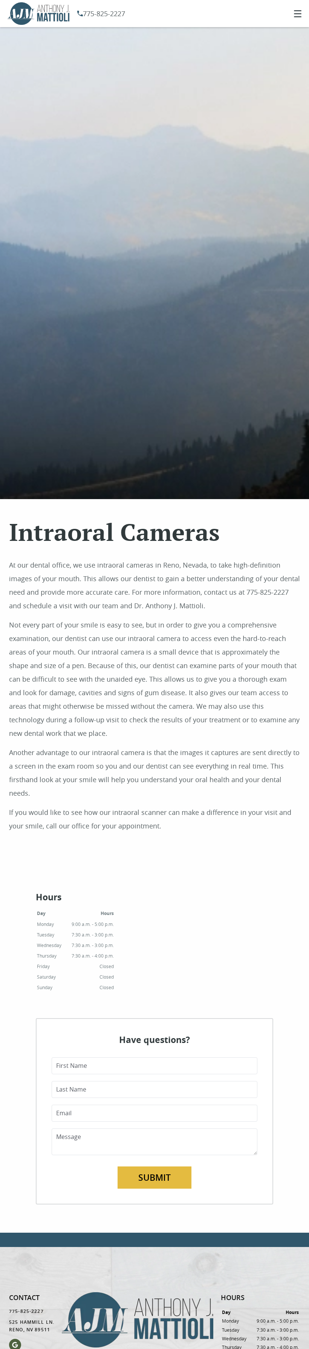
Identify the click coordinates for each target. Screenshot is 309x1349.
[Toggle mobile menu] (297, 14)
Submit (154, 1177)
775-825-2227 (104, 13)
